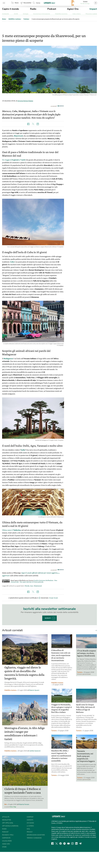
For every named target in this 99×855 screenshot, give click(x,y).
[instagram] (72, 843)
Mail (28, 829)
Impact (93, 8)
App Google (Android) (10, 826)
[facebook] (52, 843)
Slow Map (13, 807)
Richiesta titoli (8, 835)
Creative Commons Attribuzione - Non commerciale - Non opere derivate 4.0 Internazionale (34, 581)
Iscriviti (48, 618)
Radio (33, 8)
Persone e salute (91, 14)
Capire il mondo (10, 8)
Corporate (6, 838)
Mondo (27, 586)
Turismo (79, 672)
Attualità (5, 817)
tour (31, 586)
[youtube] (68, 843)
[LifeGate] (49, 3)
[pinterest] (60, 843)
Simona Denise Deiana (25, 101)
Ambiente (5, 14)
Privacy (29, 832)
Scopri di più (53, 598)
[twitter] (56, 843)
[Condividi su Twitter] (33, 124)
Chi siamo (30, 823)
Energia (25, 14)
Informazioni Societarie (36, 835)
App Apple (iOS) (7, 823)
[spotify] (64, 843)
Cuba (12, 262)
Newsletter (27, 3)
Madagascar (8, 358)
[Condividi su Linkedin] (38, 124)
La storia (30, 826)
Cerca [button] (38, 3)
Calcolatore (7, 841)
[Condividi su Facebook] (28, 124)
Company (30, 817)
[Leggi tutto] (95, 630)
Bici (5, 804)
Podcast (51, 8)
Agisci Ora (72, 8)
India (23, 450)
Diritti (16, 14)
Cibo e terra (76, 14)
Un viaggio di (14, 160)
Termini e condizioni (34, 838)
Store (17, 3)
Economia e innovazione (41, 14)
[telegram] (80, 843)
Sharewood (18, 136)
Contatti (30, 820)
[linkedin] (76, 843)
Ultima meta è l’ (11, 530)
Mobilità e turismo (61, 14)
